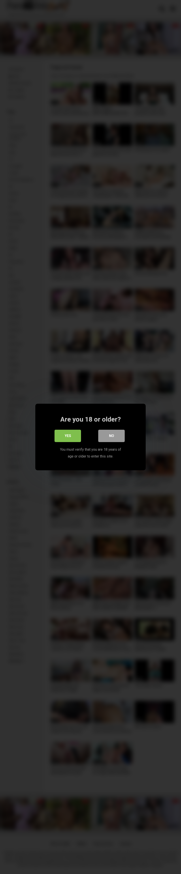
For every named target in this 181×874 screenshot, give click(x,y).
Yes (68, 436)
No (111, 436)
